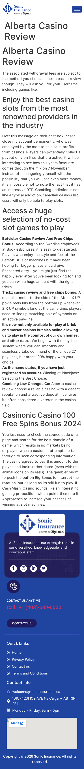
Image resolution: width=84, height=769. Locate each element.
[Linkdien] (33, 568)
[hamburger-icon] (77, 9)
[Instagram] (23, 568)
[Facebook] (13, 568)
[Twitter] (43, 568)
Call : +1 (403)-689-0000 (34, 607)
